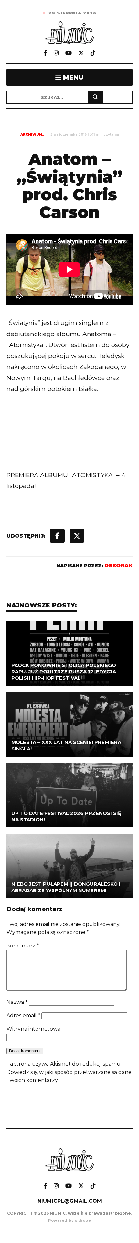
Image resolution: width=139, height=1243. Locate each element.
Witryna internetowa (33, 1029)
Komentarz (22, 946)
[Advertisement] (69, 445)
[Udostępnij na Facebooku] (57, 536)
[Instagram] (56, 53)
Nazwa (16, 1002)
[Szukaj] (95, 97)
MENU (72, 77)
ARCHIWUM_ (32, 134)
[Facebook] (45, 53)
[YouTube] (68, 53)
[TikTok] (93, 53)
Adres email (23, 1015)
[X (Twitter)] (81, 53)
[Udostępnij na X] (77, 536)
